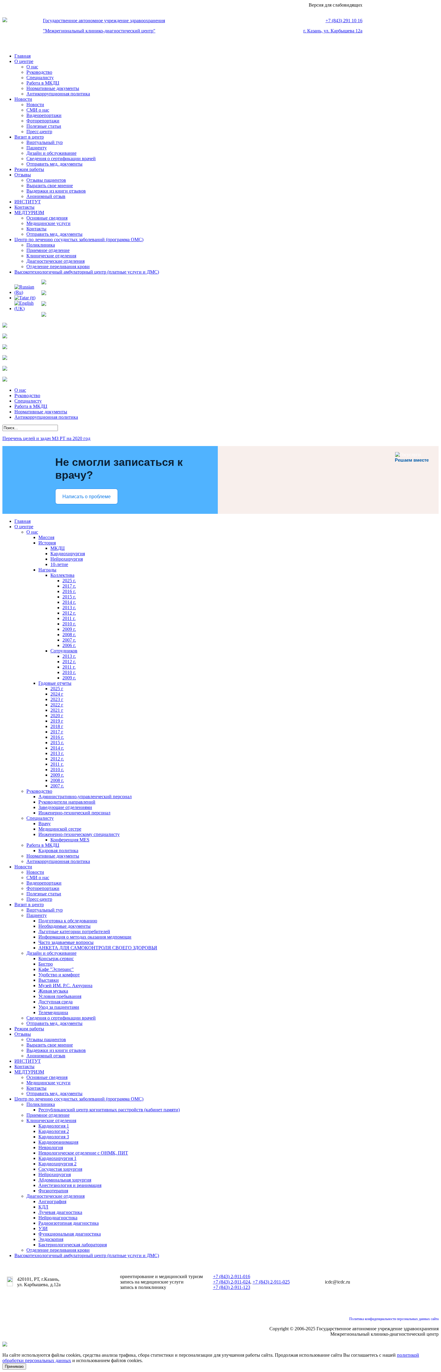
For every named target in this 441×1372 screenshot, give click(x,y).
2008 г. (69, 634)
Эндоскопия (50, 1239)
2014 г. (69, 602)
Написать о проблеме (86, 496)
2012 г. (69, 613)
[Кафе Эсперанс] (43, 293)
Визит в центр (29, 136)
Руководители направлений (66, 801)
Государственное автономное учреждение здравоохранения (104, 20)
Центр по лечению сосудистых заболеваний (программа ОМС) (78, 239)
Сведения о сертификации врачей (61, 158)
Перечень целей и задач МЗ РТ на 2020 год (46, 438)
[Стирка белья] (4, 325)
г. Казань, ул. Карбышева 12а (332, 30)
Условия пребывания (59, 996)
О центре (23, 61)
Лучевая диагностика (60, 1212)
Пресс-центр (39, 131)
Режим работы (29, 169)
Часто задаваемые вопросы (66, 942)
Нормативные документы (52, 88)
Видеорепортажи (44, 115)
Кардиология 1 (53, 1125)
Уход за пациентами (58, 1007)
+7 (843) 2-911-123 (231, 1287)
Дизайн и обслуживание (51, 153)
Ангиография (52, 1201)
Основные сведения (47, 217)
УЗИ (43, 1228)
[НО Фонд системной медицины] (4, 379)
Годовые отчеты (54, 683)
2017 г (56, 731)
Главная (22, 55)
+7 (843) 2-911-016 (231, 1276)
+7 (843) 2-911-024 (231, 1281)
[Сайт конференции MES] (4, 358)
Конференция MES (69, 839)
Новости (23, 99)
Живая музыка (53, 990)
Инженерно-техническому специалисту (79, 834)
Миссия (46, 537)
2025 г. (69, 580)
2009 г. (69, 629)
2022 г (56, 704)
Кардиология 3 (53, 1136)
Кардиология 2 (53, 1131)
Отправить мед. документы (54, 163)
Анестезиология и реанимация (69, 1185)
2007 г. (69, 640)
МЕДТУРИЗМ (29, 212)
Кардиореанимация (58, 1142)
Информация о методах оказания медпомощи (84, 936)
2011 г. (69, 618)
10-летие (59, 564)
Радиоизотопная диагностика (68, 1223)
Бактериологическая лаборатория (72, 1244)
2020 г (56, 715)
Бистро (45, 963)
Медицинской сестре (59, 828)
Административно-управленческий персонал (85, 796)
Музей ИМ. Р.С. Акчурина (65, 985)
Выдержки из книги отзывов (56, 190)
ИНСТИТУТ (27, 201)
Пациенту (36, 147)
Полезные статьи (43, 126)
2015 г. (69, 596)
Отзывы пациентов (46, 180)
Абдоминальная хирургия (64, 1179)
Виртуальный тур (44, 142)
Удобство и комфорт (59, 974)
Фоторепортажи (42, 120)
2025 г (56, 688)
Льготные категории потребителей (74, 931)
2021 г (56, 710)
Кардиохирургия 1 (57, 1158)
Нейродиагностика (57, 1217)
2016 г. (69, 591)
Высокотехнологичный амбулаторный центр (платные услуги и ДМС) (86, 271)
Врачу (44, 823)
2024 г (56, 693)
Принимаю (14, 1366)
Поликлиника (40, 244)
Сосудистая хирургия (60, 1169)
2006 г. (69, 645)
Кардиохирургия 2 (57, 1163)
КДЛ (43, 1206)
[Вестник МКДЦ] (43, 282)
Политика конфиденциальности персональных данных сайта (394, 1319)
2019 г (56, 720)
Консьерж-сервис (56, 958)
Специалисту (40, 77)
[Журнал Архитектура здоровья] (4, 347)
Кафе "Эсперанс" (56, 969)
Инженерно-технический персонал (74, 812)
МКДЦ (57, 548)
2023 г (56, 699)
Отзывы (22, 174)
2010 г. (69, 623)
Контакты (24, 207)
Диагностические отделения (55, 261)
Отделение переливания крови (58, 266)
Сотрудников (63, 650)
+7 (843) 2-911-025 (271, 1281)
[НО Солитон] (4, 369)
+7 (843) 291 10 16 (344, 20)
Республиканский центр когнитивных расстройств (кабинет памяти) (109, 1109)
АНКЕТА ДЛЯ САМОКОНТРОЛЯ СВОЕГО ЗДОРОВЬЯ (97, 947)
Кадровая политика (58, 850)
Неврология (50, 1147)
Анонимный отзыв (45, 196)
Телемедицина (53, 1012)
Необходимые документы (64, 926)
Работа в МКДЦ (42, 82)
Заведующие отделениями (65, 807)
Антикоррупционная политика (58, 93)
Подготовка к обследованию (67, 920)
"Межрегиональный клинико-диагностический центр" (99, 30)
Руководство (39, 72)
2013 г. (69, 607)
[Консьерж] (43, 315)
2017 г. (69, 586)
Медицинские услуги (48, 223)
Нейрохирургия (66, 559)
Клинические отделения (51, 255)
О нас (32, 66)
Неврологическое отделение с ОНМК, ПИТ (83, 1152)
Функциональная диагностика (69, 1233)
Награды (47, 569)
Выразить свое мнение (49, 185)
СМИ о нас (37, 109)
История (47, 542)
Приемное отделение (48, 250)
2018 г (56, 726)
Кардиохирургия (67, 553)
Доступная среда (55, 1001)
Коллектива (62, 575)
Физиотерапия (53, 1190)
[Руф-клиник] (4, 336)
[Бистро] (43, 304)
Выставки (48, 980)
